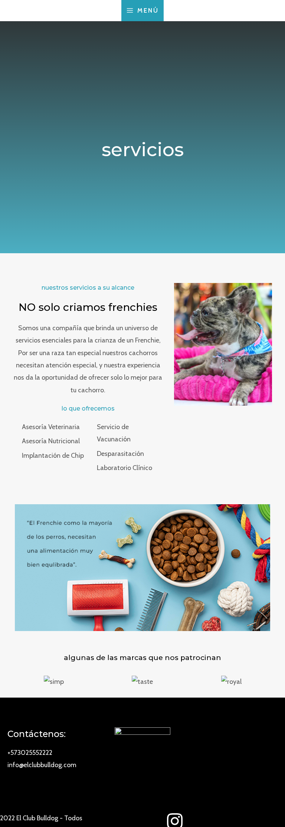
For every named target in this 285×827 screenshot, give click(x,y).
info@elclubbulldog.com (41, 765)
